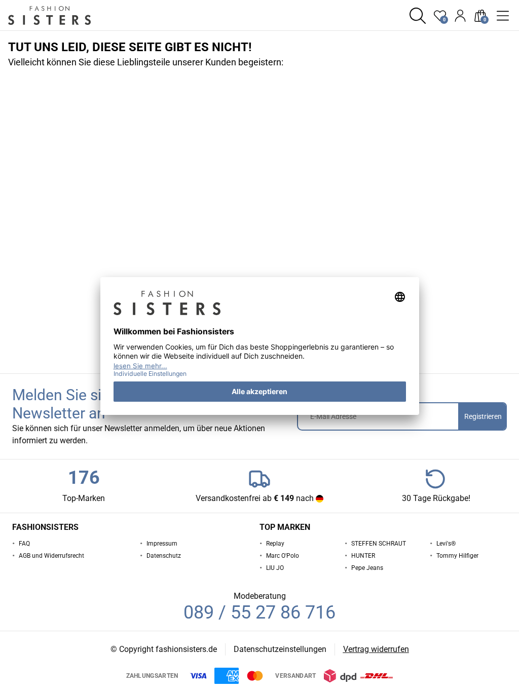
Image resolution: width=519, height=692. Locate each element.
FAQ (24, 543)
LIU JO (275, 567)
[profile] (460, 16)
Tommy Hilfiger (457, 555)
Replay (275, 543)
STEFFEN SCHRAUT (378, 543)
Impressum (161, 543)
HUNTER (363, 555)
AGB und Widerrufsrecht (51, 555)
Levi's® (446, 543)
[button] (418, 16)
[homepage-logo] (62, 15)
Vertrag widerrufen (376, 649)
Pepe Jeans (367, 567)
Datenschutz (163, 555)
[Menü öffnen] (503, 16)
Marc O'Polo (282, 555)
